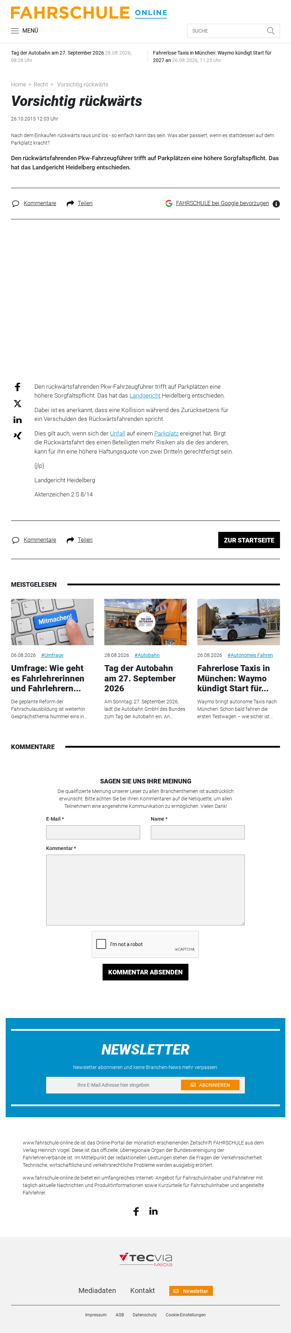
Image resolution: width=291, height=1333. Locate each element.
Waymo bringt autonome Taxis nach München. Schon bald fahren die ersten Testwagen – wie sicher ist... (237, 709)
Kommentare (40, 203)
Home (18, 84)
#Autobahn (147, 655)
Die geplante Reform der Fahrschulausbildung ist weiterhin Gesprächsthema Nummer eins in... (49, 709)
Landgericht (145, 395)
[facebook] (136, 1211)
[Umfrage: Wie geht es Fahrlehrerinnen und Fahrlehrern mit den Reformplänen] (52, 622)
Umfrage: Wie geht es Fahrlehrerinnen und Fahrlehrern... (47, 678)
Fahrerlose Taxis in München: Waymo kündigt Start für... (233, 678)
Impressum (96, 1314)
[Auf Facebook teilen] (17, 386)
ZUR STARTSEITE (249, 540)
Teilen (85, 203)
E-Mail (53, 819)
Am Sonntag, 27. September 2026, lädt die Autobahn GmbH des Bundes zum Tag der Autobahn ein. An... (144, 709)
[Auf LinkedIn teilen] (17, 419)
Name (157, 819)
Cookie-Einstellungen (186, 1314)
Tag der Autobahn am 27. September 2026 (140, 678)
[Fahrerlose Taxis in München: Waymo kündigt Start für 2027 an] (238, 622)
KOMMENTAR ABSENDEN (145, 972)
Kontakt (142, 1290)
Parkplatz (166, 433)
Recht (41, 84)
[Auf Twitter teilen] (17, 403)
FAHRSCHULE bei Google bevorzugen (222, 203)
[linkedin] (153, 1211)
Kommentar (59, 848)
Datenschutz (145, 1314)
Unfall (117, 433)
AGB (120, 1314)
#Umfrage (52, 655)
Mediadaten (97, 1290)
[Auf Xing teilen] (17, 435)
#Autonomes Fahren (250, 655)
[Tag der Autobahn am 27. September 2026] (145, 622)
